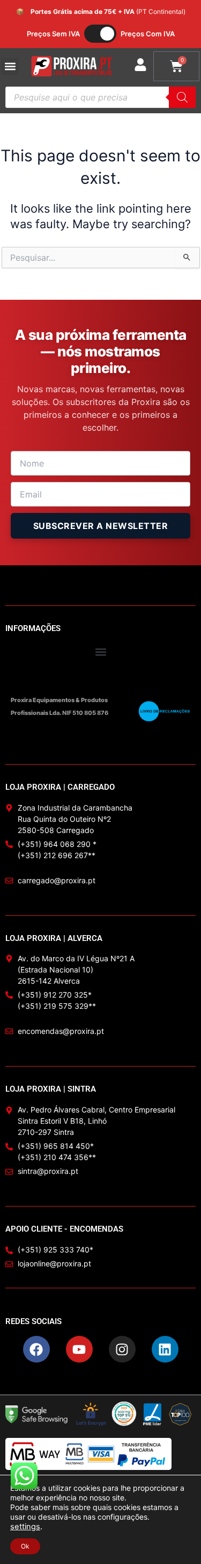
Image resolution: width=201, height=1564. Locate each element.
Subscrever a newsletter (100, 525)
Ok (25, 1546)
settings (25, 1526)
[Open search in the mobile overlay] (100, 97)
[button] (10, 66)
